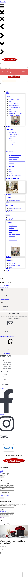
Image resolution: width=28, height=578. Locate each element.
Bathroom (9, 205)
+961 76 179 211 (5, 309)
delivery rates (7, 368)
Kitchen (8, 197)
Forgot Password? (4, 495)
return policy (7, 364)
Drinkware (9, 152)
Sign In (2, 517)
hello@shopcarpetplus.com (5, 299)
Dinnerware (10, 166)
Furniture (9, 223)
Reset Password (4, 515)
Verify (2, 509)
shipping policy (7, 366)
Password (2, 475)
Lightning (9, 260)
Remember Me (5, 492)
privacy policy (7, 362)
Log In (2, 498)
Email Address (3, 473)
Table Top (9, 129)
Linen (8, 215)
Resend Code (3, 511)
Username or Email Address (7, 485)
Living (8, 96)
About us (6, 359)
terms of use (7, 361)
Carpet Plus (3, 2)
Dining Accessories (13, 178)
